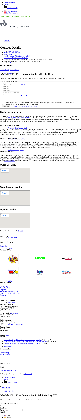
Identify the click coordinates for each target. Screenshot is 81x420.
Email (2, 408)
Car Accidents (4, 286)
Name (2, 406)
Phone (2, 410)
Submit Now (5, 106)
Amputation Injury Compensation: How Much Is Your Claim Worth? (25, 341)
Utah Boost (28, 374)
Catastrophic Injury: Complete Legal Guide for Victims (21, 343)
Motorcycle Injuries (6, 291)
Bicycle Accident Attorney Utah (10, 293)
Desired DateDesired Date (8, 404)
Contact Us (3, 246)
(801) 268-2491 (25, 16)
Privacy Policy (4, 353)
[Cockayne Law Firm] (15, 28)
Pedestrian (3, 295)
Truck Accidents (5, 288)
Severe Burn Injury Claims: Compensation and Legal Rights (22, 340)
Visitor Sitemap (5, 354)
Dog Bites (3, 290)
